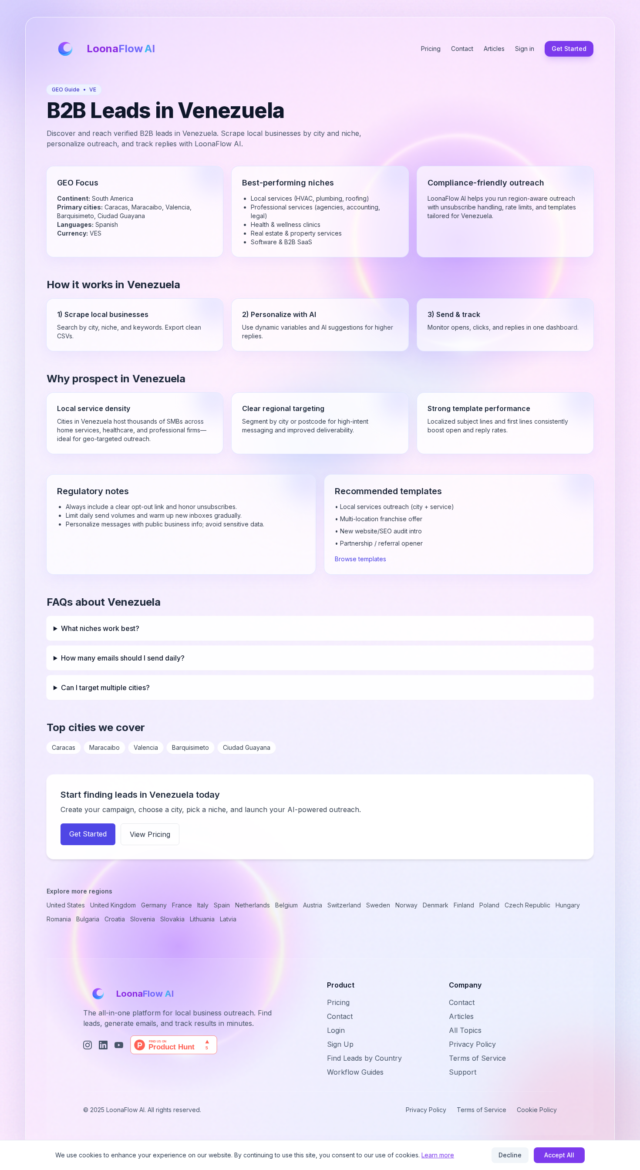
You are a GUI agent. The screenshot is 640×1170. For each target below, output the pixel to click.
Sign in (524, 48)
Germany (154, 905)
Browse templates (360, 559)
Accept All (559, 1155)
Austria (312, 905)
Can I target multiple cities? (105, 687)
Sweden (378, 905)
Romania (59, 919)
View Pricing (150, 834)
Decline (510, 1155)
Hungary (568, 905)
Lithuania (202, 919)
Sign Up (340, 1044)
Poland (489, 905)
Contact (462, 48)
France (182, 905)
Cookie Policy (537, 1109)
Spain (222, 905)
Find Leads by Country (364, 1058)
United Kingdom (113, 905)
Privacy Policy (472, 1044)
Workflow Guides (355, 1072)
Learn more (437, 1155)
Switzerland (344, 905)
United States (66, 905)
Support (462, 1072)
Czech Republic (527, 905)
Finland (464, 905)
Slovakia (172, 919)
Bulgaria (87, 919)
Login (336, 1030)
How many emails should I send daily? (123, 658)
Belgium (286, 905)
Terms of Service (477, 1058)
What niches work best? (100, 628)
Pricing (431, 48)
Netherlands (252, 905)
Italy (203, 905)
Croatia (114, 919)
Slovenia (142, 919)
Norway (406, 905)
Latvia (228, 919)
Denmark (435, 905)
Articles (494, 48)
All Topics (465, 1030)
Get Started (569, 48)
